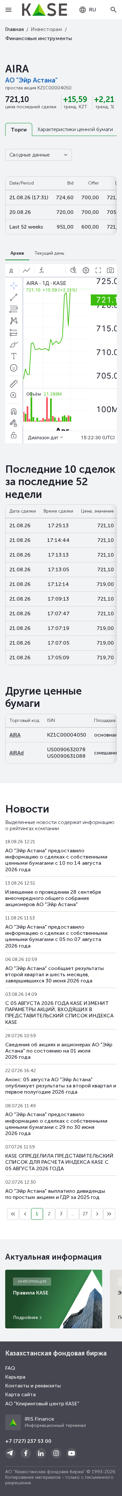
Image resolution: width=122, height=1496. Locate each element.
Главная (14, 29)
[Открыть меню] (8, 9)
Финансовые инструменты (38, 38)
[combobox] (87, 9)
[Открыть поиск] (113, 9)
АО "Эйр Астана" (31, 80)
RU (92, 10)
